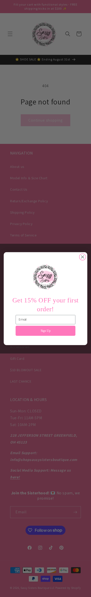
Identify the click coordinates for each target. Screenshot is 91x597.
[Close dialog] (82, 257)
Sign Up (46, 330)
